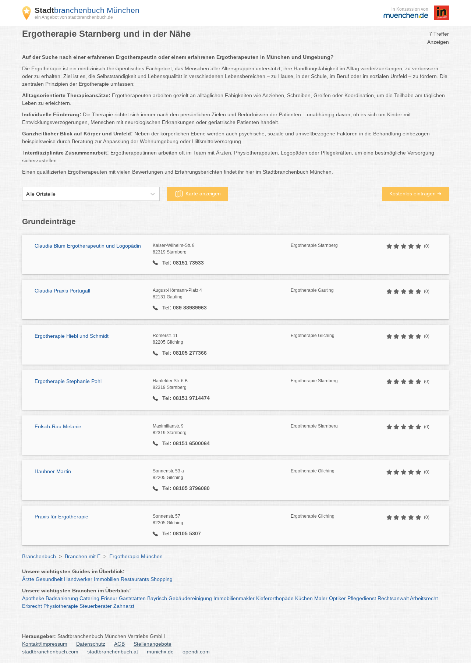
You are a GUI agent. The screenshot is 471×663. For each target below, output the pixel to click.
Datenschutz (90, 644)
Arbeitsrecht (424, 598)
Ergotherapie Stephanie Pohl (68, 381)
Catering (89, 598)
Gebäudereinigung (190, 598)
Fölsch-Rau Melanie (58, 426)
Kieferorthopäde (275, 598)
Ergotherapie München (136, 556)
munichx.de (160, 652)
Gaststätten (132, 598)
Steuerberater (95, 606)
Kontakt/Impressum (44, 644)
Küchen (304, 598)
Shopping (161, 579)
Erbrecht (32, 606)
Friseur (109, 598)
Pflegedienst (361, 598)
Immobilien (106, 579)
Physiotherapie (60, 606)
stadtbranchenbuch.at (112, 652)
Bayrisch (157, 598)
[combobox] (26, 194)
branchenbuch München (87, 10)
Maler (320, 598)
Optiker (337, 598)
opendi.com (196, 652)
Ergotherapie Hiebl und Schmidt (72, 336)
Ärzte (28, 579)
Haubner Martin (53, 471)
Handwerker (78, 579)
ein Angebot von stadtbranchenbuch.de (74, 17)
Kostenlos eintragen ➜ (415, 193)
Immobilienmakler (234, 598)
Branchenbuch (39, 556)
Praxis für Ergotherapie (61, 517)
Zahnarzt (123, 606)
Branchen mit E (82, 556)
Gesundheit (49, 579)
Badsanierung (62, 598)
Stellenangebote (152, 644)
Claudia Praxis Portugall (62, 291)
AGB (119, 644)
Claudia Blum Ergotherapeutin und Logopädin (88, 246)
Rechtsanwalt (393, 598)
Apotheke (33, 598)
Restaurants (135, 579)
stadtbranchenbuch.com (50, 652)
